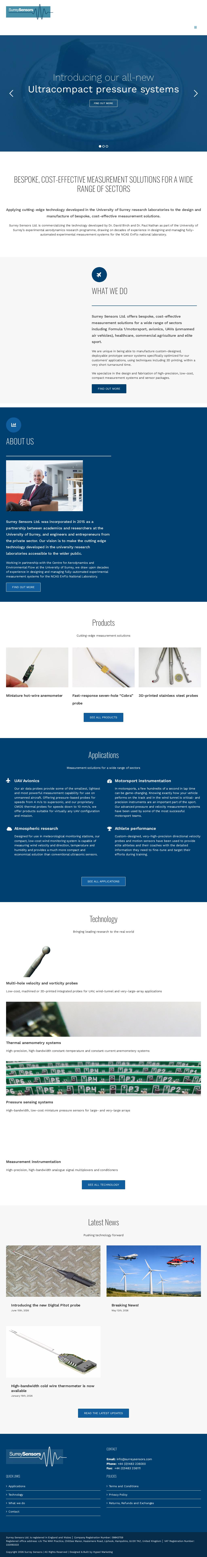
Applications (16, 1486)
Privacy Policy (118, 1494)
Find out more (103, 103)
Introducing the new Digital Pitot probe (45, 1305)
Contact (13, 1511)
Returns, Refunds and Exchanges (131, 1503)
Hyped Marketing (103, 1552)
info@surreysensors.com (134, 1459)
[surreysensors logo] (29, 5)
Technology (15, 1494)
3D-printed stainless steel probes (102, 695)
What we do (16, 1503)
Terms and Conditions (123, 1486)
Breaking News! (125, 1305)
